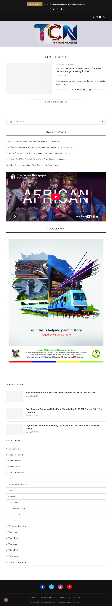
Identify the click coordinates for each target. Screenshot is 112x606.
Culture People (14, 466)
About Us (32, 597)
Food (10, 478)
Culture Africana (14, 460)
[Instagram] (57, 9)
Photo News (13, 502)
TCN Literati (13, 520)
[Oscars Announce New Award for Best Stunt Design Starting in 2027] (29, 78)
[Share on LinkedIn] (84, 89)
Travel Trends (13, 538)
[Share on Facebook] (75, 89)
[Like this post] (72, 89)
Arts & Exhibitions (15, 448)
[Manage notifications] (6, 600)
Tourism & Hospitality (17, 526)
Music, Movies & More (65, 64)
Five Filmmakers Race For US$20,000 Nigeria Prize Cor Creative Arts (33, 141)
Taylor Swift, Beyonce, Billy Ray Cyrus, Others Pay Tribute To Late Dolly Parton (38, 153)
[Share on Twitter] (78, 89)
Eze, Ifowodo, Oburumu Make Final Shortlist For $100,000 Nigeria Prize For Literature (40, 147)
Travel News (13, 532)
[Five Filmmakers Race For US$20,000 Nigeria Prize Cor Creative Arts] (14, 396)
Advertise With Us (48, 597)
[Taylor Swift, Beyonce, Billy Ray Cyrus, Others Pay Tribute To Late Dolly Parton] (14, 429)
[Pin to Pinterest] (81, 89)
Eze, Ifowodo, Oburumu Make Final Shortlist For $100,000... (72, 4)
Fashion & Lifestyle (16, 472)
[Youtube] (61, 9)
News (10, 490)
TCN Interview (14, 514)
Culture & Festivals (15, 454)
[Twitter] (53, 9)
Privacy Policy (64, 597)
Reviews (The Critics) (16, 508)
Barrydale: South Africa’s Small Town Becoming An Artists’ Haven (32, 165)
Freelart (78, 602)
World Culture (14, 556)
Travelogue (12, 544)
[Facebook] (50, 9)
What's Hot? (13, 550)
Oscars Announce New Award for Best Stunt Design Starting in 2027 (78, 70)
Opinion (11, 496)
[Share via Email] (90, 89)
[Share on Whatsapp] (87, 89)
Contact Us (78, 597)
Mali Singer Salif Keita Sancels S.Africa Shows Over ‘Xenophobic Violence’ (36, 159)
